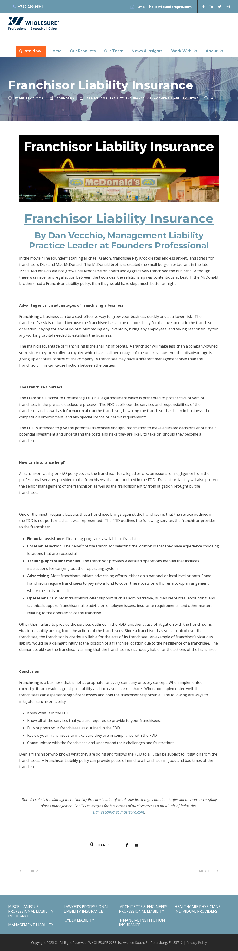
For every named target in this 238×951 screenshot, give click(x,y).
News (193, 98)
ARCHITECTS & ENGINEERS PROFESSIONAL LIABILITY (143, 909)
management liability (167, 98)
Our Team (113, 51)
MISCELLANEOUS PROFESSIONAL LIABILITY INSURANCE (30, 911)
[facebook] (203, 6)
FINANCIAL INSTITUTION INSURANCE (142, 922)
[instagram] (228, 6)
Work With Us (184, 51)
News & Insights (147, 51)
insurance (135, 98)
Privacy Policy (196, 942)
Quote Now (30, 51)
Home (56, 51)
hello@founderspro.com (170, 6)
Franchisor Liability (105, 98)
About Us (214, 51)
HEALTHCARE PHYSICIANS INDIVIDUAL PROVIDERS (198, 909)
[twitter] (219, 6)
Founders (65, 98)
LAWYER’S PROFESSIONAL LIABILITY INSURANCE (86, 909)
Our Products (83, 51)
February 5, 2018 (29, 98)
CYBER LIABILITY (79, 920)
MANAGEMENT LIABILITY (30, 924)
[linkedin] (211, 6)
